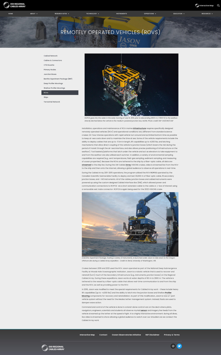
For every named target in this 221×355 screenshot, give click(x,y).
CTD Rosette (49, 65)
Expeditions (149, 14)
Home (10, 14)
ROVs (46, 92)
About (32, 14)
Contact (103, 334)
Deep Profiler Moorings (53, 83)
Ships (46, 97)
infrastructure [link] (139, 128)
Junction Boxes (50, 74)
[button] (218, 5)
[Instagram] (173, 346)
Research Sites (61, 14)
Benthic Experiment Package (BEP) (58, 79)
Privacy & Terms (172, 334)
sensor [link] (144, 310)
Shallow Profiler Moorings (54, 88)
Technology (91, 14)
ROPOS (154, 172)
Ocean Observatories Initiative (126, 334)
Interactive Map (87, 334)
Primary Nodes (50, 69)
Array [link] (128, 165)
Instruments (121, 14)
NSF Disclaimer (152, 334)
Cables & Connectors (53, 60)
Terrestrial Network (52, 102)
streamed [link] (86, 165)
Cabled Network (50, 56)
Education (177, 14)
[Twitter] (179, 346)
